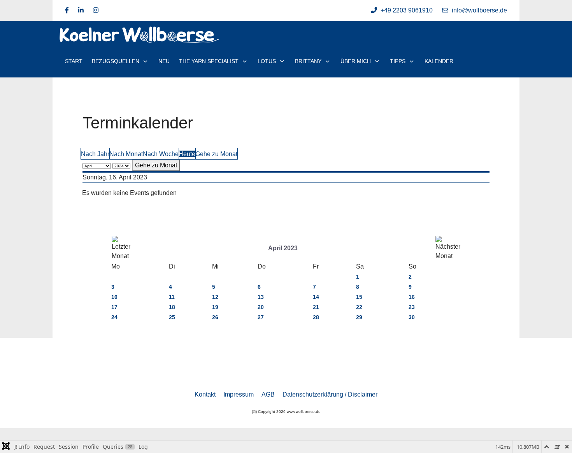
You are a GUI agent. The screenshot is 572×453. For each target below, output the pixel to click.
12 (215, 297)
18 (172, 307)
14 (316, 297)
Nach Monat (126, 154)
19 (215, 307)
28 (316, 317)
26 (215, 317)
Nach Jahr (95, 154)
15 (359, 297)
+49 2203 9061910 (407, 10)
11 (172, 297)
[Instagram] (95, 10)
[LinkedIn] (81, 10)
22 (359, 307)
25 (172, 317)
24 (114, 317)
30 (412, 317)
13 (261, 297)
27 (261, 317)
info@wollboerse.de (479, 10)
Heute (187, 154)
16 (412, 297)
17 (114, 307)
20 (261, 307)
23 (412, 307)
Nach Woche (161, 154)
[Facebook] (67, 10)
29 (359, 317)
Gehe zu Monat (216, 154)
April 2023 (283, 248)
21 (316, 307)
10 (114, 297)
